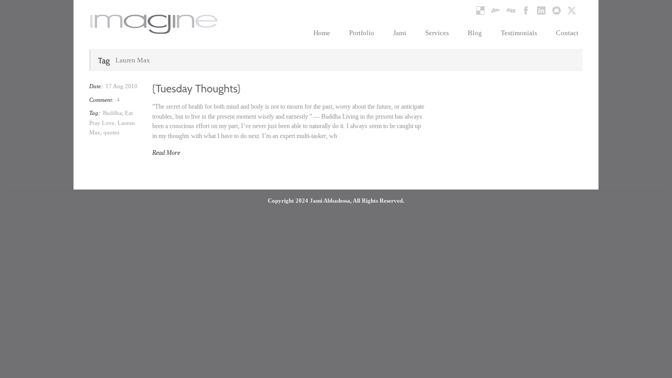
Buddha (112, 113)
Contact (567, 33)
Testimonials (519, 33)
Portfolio (361, 33)
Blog (475, 33)
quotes (111, 132)
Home (321, 33)
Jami (399, 33)
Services (437, 33)
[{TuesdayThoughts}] (196, 87)
